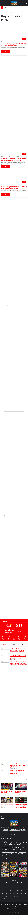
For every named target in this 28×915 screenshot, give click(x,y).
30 (14, 896)
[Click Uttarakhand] (14, 3)
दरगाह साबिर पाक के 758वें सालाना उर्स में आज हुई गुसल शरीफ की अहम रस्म (21, 806)
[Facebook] (11, 834)
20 (2, 893)
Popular (4, 644)
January (10, 12)
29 (10, 896)
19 (25, 890)
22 (10, 893)
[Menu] (1, 3)
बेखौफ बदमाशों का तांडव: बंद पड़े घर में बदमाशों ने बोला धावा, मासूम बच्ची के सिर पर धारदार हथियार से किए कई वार (18, 663)
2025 (6, 12)
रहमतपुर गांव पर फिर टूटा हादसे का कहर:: (6, 792)
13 (2, 890)
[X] (13, 834)
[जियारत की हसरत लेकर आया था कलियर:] (23, 874)
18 (21, 890)
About (11, 908)
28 (6, 896)
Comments (22, 644)
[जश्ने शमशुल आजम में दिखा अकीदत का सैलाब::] (5, 864)
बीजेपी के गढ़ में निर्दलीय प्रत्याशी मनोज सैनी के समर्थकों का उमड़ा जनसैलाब (13, 159)
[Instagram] (16, 834)
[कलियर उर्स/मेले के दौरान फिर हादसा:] (21, 786)
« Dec (2, 898)
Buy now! (19, 908)
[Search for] (26, 3)
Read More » (5, 51)
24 (17, 893)
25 (21, 893)
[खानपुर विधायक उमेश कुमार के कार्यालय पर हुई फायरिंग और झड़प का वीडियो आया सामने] (5, 772)
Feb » (5, 898)
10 (17, 887)
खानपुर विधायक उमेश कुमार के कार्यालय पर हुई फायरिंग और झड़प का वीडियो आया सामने (18, 772)
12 (25, 887)
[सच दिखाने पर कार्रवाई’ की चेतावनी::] (23, 869)
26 (25, 893)
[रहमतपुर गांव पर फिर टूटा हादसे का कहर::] (7, 786)
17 (17, 890)
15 (10, 890)
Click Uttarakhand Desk (6, 41)
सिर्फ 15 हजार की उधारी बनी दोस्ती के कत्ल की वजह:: (12, 7)
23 (14, 893)
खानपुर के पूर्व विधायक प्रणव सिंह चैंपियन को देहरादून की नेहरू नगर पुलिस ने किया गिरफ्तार (17, 765)
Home (3, 12)
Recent (13, 644)
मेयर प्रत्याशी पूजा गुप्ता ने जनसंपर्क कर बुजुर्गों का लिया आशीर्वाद (13, 45)
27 (2, 896)
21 (6, 893)
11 (21, 887)
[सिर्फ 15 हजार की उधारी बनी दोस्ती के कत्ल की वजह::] (7, 800)
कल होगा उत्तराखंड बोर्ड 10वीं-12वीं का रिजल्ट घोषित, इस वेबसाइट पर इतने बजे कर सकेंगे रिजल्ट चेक (18, 657)
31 (17, 896)
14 (6, 890)
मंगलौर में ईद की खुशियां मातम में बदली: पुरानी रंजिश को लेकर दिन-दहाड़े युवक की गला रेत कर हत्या (17, 650)
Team (15, 908)
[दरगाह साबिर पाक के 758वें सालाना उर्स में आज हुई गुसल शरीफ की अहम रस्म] (21, 800)
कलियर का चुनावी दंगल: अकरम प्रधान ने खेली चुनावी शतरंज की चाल (14, 188)
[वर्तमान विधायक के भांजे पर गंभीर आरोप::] (14, 874)
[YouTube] (15, 834)
